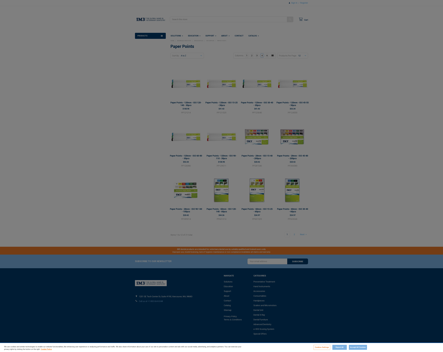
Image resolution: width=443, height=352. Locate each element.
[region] (221, 347)
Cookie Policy (46, 349)
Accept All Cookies (358, 347)
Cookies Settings (322, 347)
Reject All (339, 347)
